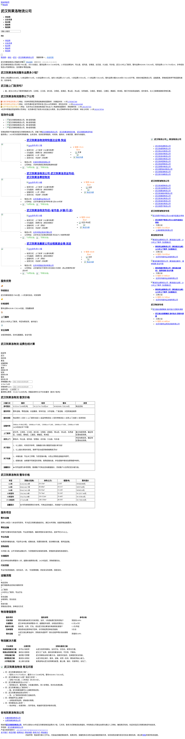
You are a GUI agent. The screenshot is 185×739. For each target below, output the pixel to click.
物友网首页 (5, 2)
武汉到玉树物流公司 (163, 188)
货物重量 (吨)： (7, 382)
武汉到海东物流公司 (163, 201)
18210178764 (99, 109)
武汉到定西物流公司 (163, 164)
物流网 (7, 51)
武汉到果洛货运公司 (49, 132)
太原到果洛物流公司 (13, 720)
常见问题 (12, 732)
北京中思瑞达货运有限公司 (43, 265)
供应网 (7, 41)
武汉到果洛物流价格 (67, 132)
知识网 (7, 46)
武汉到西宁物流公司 (163, 206)
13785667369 (72, 102)
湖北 (9, 57)
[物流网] (4, 5)
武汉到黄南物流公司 (163, 196)
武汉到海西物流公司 (163, 186)
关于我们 (4, 732)
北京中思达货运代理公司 (42, 232)
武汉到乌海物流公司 (163, 174)
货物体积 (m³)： (7, 387)
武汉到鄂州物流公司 (163, 167)
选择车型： (5, 389)
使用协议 (20, 732)
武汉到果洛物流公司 (26, 57)
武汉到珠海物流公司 (163, 172)
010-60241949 (78, 104)
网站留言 (44, 732)
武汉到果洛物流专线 (84, 132)
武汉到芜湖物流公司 (163, 146)
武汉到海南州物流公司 (163, 193)
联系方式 (36, 732)
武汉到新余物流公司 (163, 159)
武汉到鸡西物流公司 (163, 161)
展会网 (7, 48)
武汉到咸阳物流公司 (163, 149)
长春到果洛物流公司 (13, 718)
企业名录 (8, 43)
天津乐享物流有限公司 (41, 162)
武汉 (14, 57)
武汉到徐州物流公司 (163, 154)
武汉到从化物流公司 (163, 151)
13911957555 (86, 107)
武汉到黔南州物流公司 (163, 169)
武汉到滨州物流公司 (163, 156)
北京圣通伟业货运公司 (41, 199)
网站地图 (28, 732)
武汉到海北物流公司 (163, 198)
